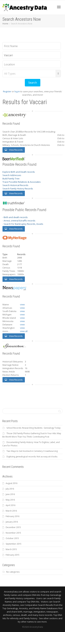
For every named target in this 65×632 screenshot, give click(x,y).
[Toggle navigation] (58, 7)
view (22, 304)
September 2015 (13, 543)
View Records (15, 149)
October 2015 (12, 538)
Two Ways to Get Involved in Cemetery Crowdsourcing (32, 451)
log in (17, 91)
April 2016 (10, 505)
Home (5, 23)
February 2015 (12, 554)
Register (7, 91)
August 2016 (11, 483)
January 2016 (12, 521)
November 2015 (13, 532)
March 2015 (11, 549)
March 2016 (11, 510)
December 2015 (13, 527)
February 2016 (12, 516)
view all (24, 331)
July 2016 (10, 488)
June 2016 (10, 494)
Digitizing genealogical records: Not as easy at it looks (31, 456)
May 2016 (10, 499)
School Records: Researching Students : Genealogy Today (33, 427)
